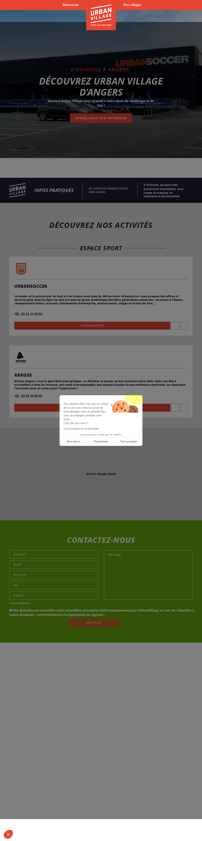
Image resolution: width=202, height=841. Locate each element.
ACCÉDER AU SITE (92, 325)
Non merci (73, 441)
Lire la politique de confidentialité (81, 428)
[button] (8, 834)
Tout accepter (128, 441)
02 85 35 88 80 (31, 396)
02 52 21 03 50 (31, 314)
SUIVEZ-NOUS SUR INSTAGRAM (101, 118)
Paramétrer (101, 441)
